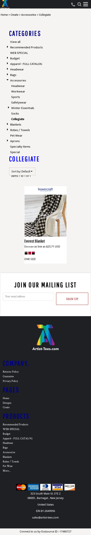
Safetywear (18, 102)
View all (15, 42)
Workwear (18, 91)
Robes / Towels (20, 130)
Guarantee (8, 376)
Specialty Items (20, 146)
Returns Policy (11, 372)
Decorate (29, 247)
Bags (13, 75)
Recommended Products (26, 47)
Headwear (17, 69)
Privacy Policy (10, 381)
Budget (15, 58)
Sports (15, 97)
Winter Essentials (22, 108)
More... (7, 471)
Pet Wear (16, 135)
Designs (7, 403)
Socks (15, 113)
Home (4, 14)
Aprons (15, 141)
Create (14, 14)
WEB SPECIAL (19, 53)
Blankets (15, 124)
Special (15, 152)
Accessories (28, 14)
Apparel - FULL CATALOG (26, 64)
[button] (79, 4)
